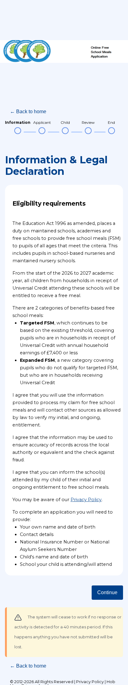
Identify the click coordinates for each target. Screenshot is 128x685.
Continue (107, 592)
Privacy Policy (86, 499)
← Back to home (28, 111)
